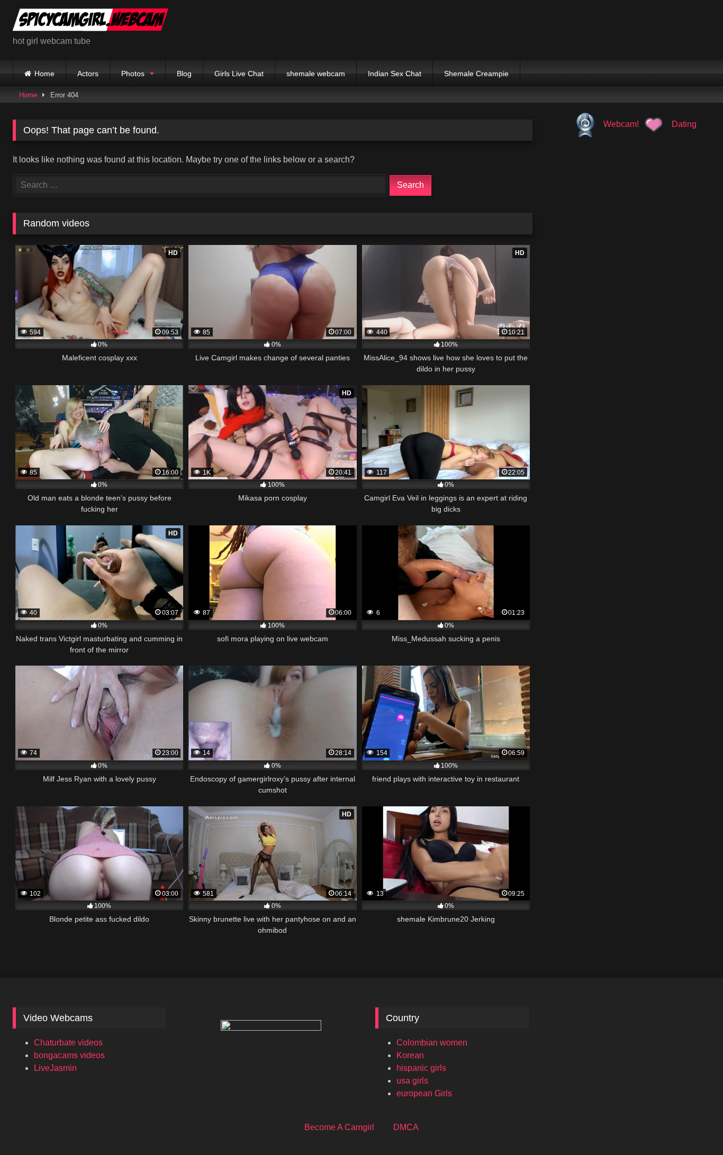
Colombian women (431, 1042)
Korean (410, 1055)
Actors (87, 73)
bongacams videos (69, 1055)
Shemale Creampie (476, 73)
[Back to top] (690, 1123)
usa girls (412, 1080)
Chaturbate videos (68, 1042)
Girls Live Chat (239, 73)
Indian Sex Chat (394, 73)
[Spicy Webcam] (90, 21)
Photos (132, 73)
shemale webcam (315, 73)
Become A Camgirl (339, 1127)
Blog (184, 73)
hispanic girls (421, 1067)
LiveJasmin (55, 1067)
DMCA (406, 1127)
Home (44, 73)
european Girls (424, 1093)
